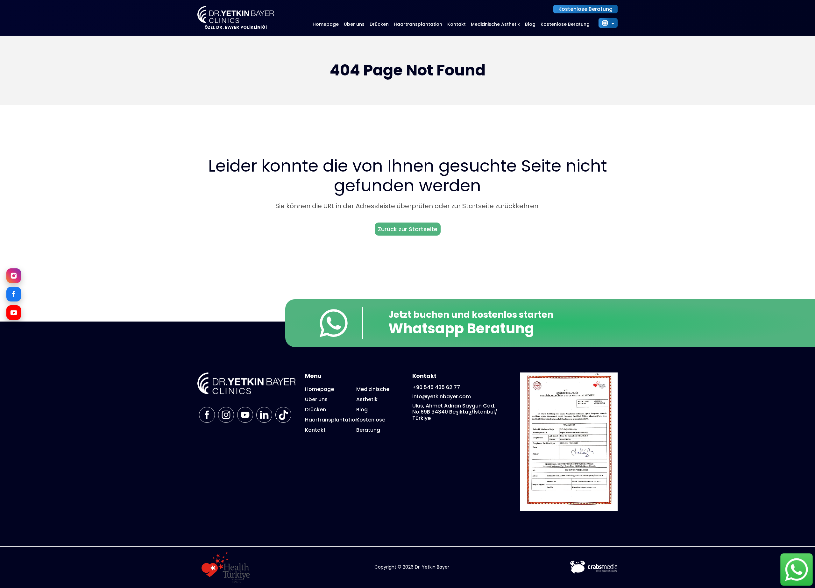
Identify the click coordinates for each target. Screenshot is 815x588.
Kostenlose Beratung (585, 9)
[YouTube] (13, 312)
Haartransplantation (418, 24)
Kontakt (456, 24)
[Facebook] (13, 294)
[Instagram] (13, 275)
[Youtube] (245, 415)
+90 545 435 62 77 (436, 387)
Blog (530, 24)
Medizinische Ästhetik (495, 24)
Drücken (379, 24)
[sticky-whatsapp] (796, 569)
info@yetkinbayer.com (441, 396)
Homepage (326, 24)
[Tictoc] (283, 415)
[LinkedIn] (264, 415)
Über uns (354, 24)
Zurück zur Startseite (407, 229)
